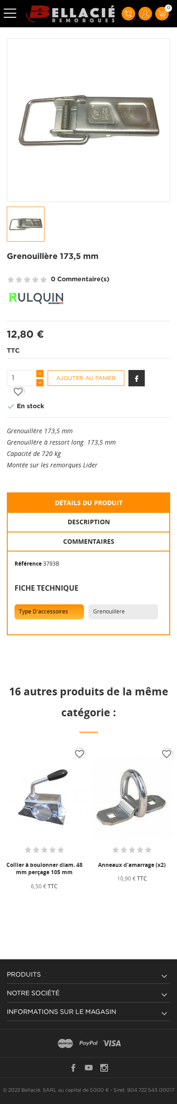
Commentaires (88, 541)
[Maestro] (65, 1044)
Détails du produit (89, 502)
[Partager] (136, 378)
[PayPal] (88, 1044)
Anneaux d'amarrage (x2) (132, 865)
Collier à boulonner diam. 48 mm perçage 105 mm (44, 868)
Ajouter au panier (86, 378)
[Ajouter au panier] (24, 901)
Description (89, 521)
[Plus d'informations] (68, 901)
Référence (28, 563)
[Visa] (112, 1044)
